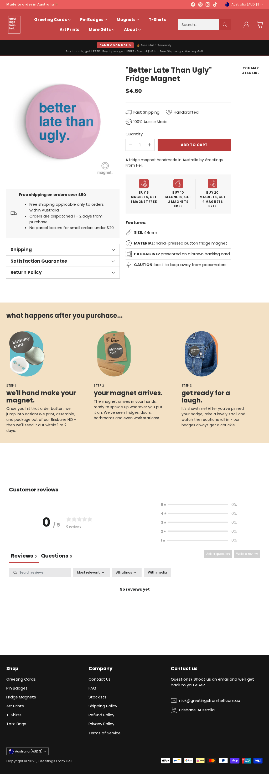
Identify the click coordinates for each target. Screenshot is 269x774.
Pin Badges (17, 688)
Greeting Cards (21, 679)
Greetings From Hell (55, 761)
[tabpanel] (134, 607)
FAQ (92, 688)
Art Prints (15, 706)
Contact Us (100, 679)
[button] (199, 504)
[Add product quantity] (149, 145)
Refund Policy (101, 715)
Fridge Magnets (21, 697)
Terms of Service (105, 733)
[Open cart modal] (260, 25)
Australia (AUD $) (245, 4)
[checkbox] (157, 572)
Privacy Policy (101, 724)
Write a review (247, 554)
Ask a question (218, 554)
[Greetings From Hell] (14, 24)
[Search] (225, 24)
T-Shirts (14, 715)
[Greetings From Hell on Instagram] (207, 5)
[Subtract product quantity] (130, 145)
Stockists (97, 697)
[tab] (56, 556)
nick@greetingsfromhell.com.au (209, 700)
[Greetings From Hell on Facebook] (193, 5)
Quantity (134, 134)
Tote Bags (16, 724)
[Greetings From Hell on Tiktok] (215, 5)
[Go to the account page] (246, 25)
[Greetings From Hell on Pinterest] (200, 5)
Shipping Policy (103, 706)
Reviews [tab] (24, 555)
